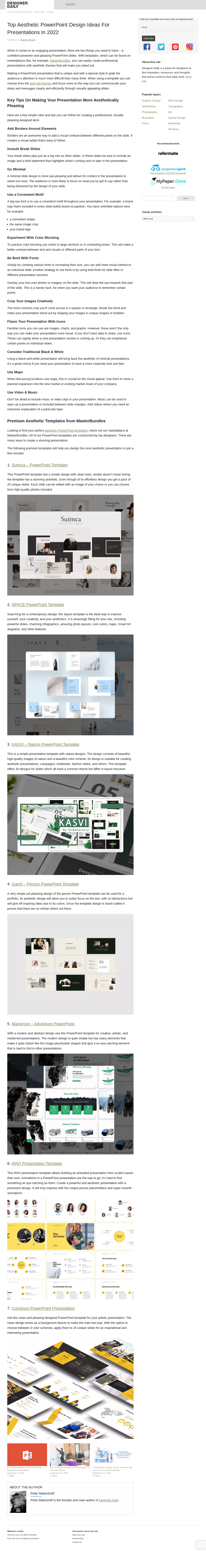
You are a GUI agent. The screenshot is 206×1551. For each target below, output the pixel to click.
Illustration (148, 117)
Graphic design (27, 40)
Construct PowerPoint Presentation (43, 1308)
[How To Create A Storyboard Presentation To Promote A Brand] (70, 1454)
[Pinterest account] (175, 46)
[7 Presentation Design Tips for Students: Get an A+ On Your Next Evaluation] (112, 1454)
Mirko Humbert (30, 1535)
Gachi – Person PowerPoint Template (45, 884)
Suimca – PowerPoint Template (40, 465)
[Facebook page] (147, 46)
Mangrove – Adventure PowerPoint (43, 1024)
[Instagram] (189, 46)
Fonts (145, 123)
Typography (175, 106)
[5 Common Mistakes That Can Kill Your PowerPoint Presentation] (27, 1454)
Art (170, 112)
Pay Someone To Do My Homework (168, 173)
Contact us (77, 1542)
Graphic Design (151, 100)
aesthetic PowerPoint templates (66, 430)
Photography (150, 112)
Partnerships (39, 12)
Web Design (175, 100)
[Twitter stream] (161, 46)
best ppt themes (40, 83)
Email (144, 27)
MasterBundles (60, 60)
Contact (50, 12)
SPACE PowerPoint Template (38, 604)
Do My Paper (168, 187)
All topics (173, 129)
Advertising (148, 106)
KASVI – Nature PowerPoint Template (45, 744)
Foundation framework (29, 1538)
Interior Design (177, 117)
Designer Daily (108, 1500)
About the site (78, 1535)
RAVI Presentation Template (37, 1163)
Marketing (174, 123)
